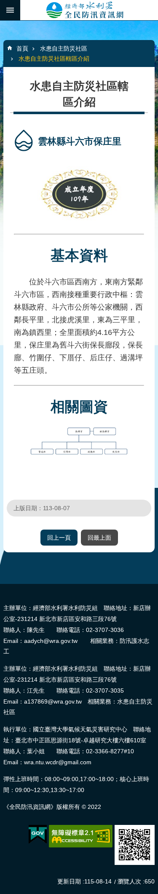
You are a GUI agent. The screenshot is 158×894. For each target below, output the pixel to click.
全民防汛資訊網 (89, 10)
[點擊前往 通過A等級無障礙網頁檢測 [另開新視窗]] (80, 836)
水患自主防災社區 (63, 48)
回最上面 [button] (99, 537)
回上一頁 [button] (59, 537)
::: (2, 587)
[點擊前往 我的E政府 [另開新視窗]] (38, 834)
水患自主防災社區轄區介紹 (54, 58)
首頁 (22, 48)
